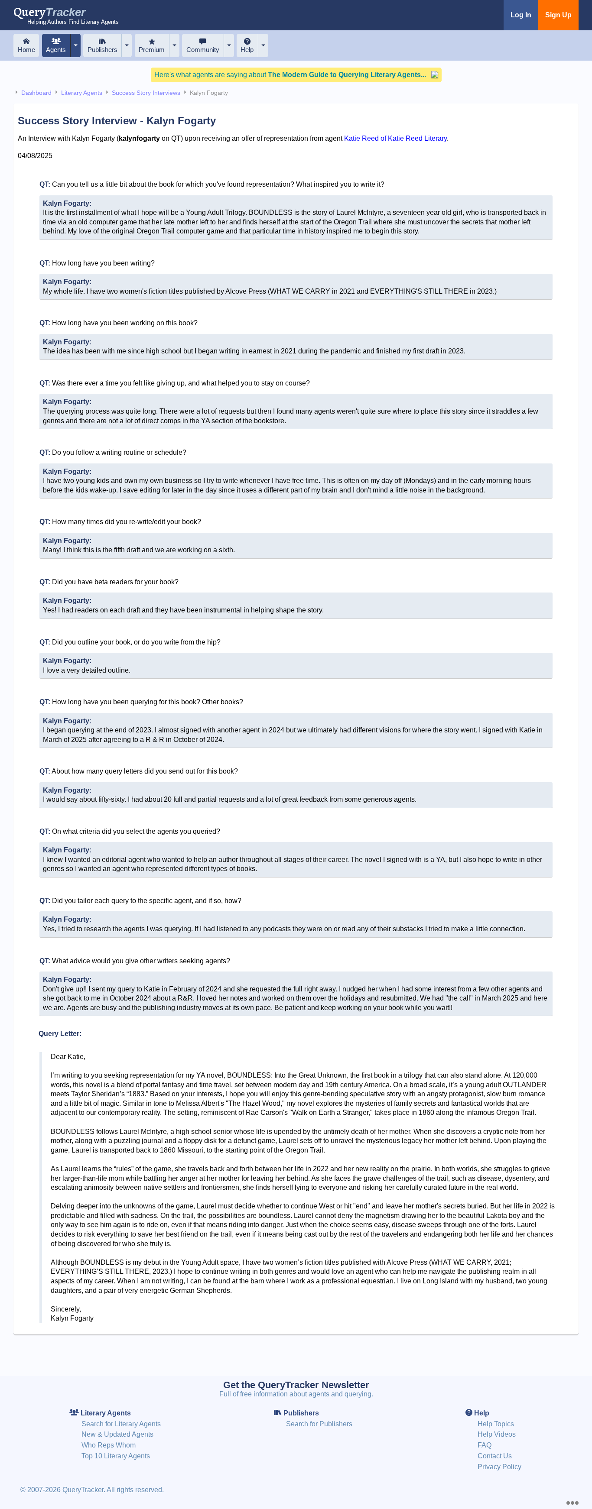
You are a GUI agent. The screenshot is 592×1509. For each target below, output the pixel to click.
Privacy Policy (499, 1466)
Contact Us (495, 1456)
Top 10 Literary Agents (115, 1456)
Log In (521, 15)
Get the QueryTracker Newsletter (296, 1384)
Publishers (102, 49)
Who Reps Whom (108, 1445)
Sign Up (558, 15)
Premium (152, 49)
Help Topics (496, 1424)
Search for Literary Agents (121, 1424)
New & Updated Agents (117, 1434)
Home (26, 49)
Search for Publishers (319, 1424)
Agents (56, 49)
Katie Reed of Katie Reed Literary (395, 138)
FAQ (484, 1445)
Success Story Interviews (146, 92)
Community (202, 49)
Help (247, 49)
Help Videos (497, 1434)
